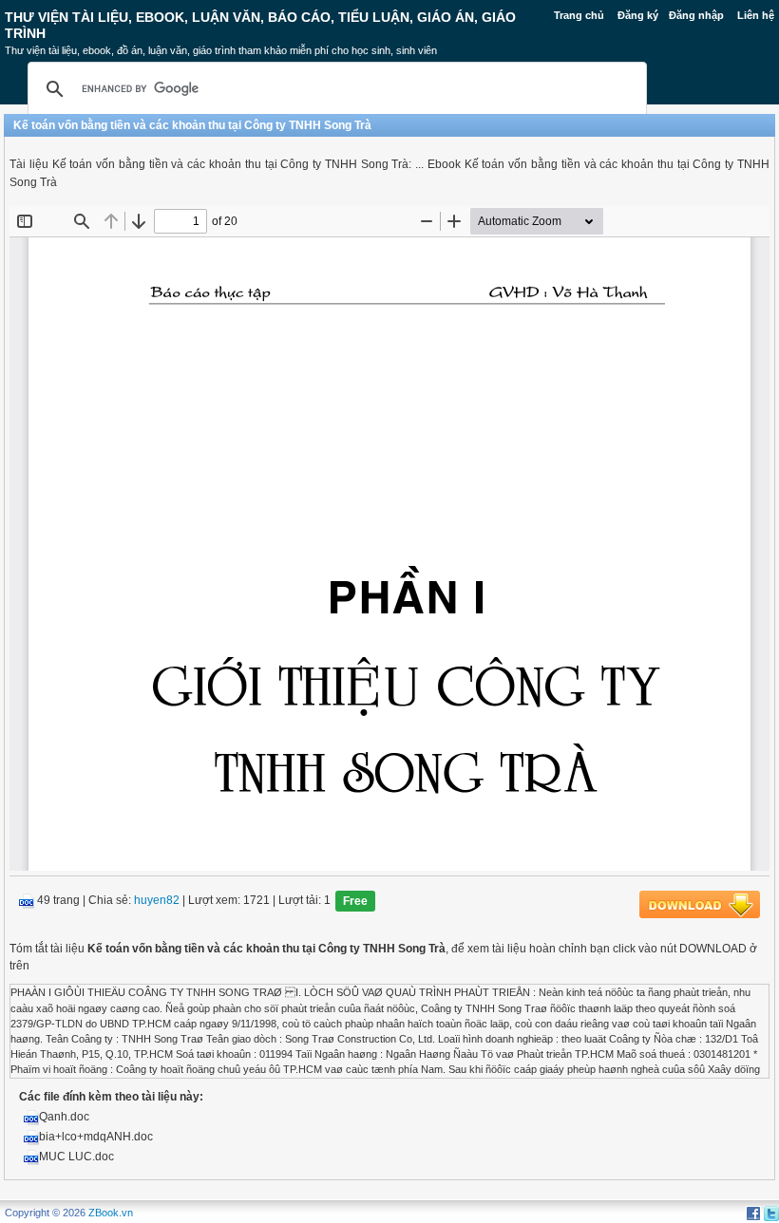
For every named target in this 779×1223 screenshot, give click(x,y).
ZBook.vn (110, 1212)
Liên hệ (755, 15)
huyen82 (157, 901)
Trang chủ (579, 15)
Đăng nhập (696, 15)
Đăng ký (638, 15)
